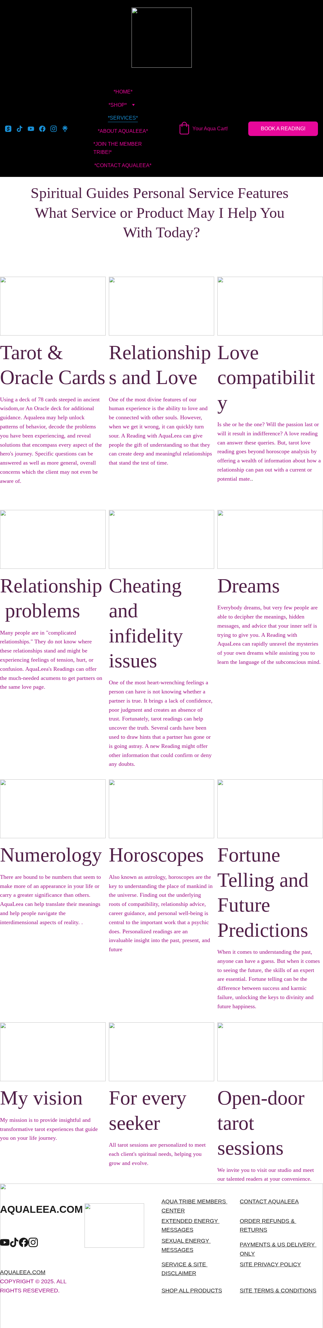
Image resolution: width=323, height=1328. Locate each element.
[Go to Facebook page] (44, 129)
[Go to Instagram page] (56, 129)
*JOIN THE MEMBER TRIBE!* (118, 148)
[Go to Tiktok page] (22, 129)
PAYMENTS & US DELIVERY (277, 1244)
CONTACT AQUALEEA (269, 1201)
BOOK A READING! (283, 128)
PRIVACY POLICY (277, 1264)
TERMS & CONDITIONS (285, 1290)
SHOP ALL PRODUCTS (192, 1290)
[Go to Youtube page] (33, 129)
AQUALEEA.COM (22, 1272)
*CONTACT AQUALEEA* (122, 165)
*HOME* (123, 91)
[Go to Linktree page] (65, 129)
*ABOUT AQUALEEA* (123, 131)
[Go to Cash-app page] (10, 129)
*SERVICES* (123, 118)
